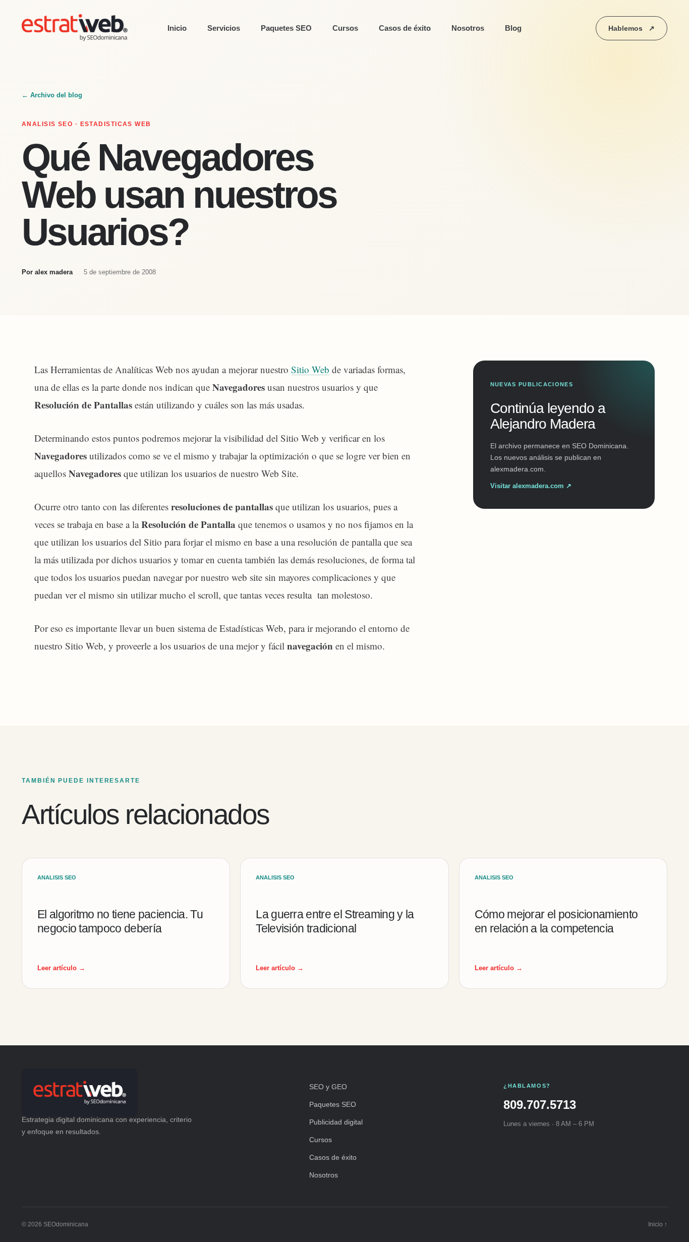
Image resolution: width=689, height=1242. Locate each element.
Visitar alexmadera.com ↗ (530, 486)
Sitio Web (310, 369)
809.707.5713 (539, 1104)
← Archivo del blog (52, 95)
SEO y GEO (328, 1087)
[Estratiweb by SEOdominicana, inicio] (77, 28)
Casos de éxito (405, 28)
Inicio (177, 28)
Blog (513, 28)
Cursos (345, 28)
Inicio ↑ (657, 1224)
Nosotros (467, 28)
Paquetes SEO (286, 28)
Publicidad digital (336, 1122)
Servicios (223, 28)
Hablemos (631, 28)
